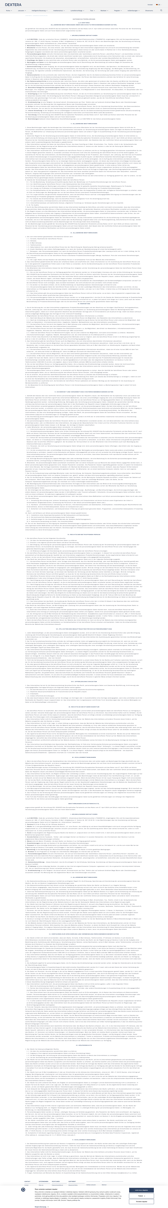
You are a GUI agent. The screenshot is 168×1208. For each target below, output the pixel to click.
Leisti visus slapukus (141, 1190)
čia (82, 55)
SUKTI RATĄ (85, 63)
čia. (79, 1200)
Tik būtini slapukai (141, 1201)
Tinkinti (140, 1196)
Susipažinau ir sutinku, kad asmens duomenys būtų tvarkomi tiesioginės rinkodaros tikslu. (76, 58)
